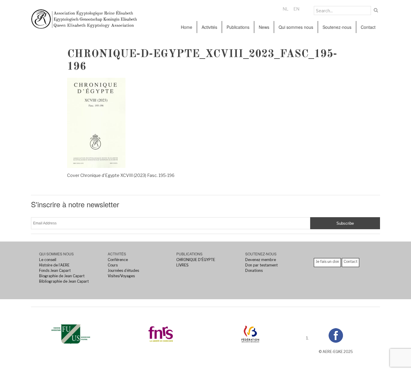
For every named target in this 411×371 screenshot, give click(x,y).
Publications (238, 27)
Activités (209, 27)
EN (296, 8)
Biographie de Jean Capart (62, 276)
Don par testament (261, 265)
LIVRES (182, 265)
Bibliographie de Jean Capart (64, 281)
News (264, 27)
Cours (113, 265)
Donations (254, 270)
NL (286, 8)
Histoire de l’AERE (54, 265)
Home (186, 27)
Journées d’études (123, 270)
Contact (368, 27)
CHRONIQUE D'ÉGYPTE (195, 259)
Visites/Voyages (121, 276)
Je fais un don (327, 261)
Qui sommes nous (296, 27)
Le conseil (47, 259)
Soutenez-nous (337, 27)
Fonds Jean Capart (55, 270)
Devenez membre (260, 259)
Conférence (118, 259)
